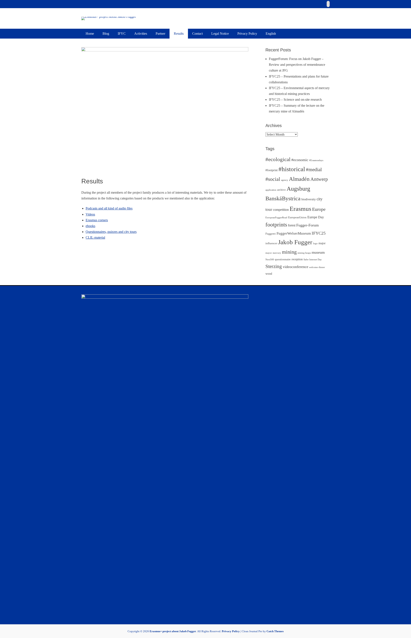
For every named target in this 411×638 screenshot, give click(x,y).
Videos (90, 214)
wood (268, 273)
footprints (276, 225)
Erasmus (300, 208)
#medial (314, 169)
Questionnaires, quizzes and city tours (111, 232)
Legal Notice (220, 33)
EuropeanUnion (297, 217)
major (322, 243)
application (270, 190)
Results (179, 33)
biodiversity (308, 199)
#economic (299, 160)
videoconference (295, 267)
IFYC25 (319, 233)
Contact (197, 33)
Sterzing (273, 266)
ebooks (90, 226)
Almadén (299, 179)
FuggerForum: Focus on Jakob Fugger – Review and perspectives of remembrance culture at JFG (297, 64)
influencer (271, 243)
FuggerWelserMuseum (294, 233)
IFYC (122, 33)
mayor (268, 253)
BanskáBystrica (283, 198)
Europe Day (315, 217)
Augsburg (298, 188)
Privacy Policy (247, 33)
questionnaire (283, 259)
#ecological (277, 159)
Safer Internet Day (313, 259)
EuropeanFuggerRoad (276, 217)
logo (315, 243)
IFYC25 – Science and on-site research (295, 99)
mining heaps (304, 253)
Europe (319, 209)
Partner (160, 33)
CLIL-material (95, 237)
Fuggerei (270, 233)
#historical (291, 169)
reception (297, 259)
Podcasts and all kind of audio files (109, 208)
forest (291, 225)
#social (272, 179)
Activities (140, 33)
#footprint (271, 170)
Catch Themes (275, 631)
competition (281, 209)
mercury (277, 253)
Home (90, 33)
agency (284, 180)
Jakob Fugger (295, 242)
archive (281, 189)
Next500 (269, 259)
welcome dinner (317, 267)
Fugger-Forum (307, 225)
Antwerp (319, 179)
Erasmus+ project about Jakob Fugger (173, 631)
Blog (106, 33)
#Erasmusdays (316, 160)
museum (318, 252)
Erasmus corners (97, 220)
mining (289, 252)
